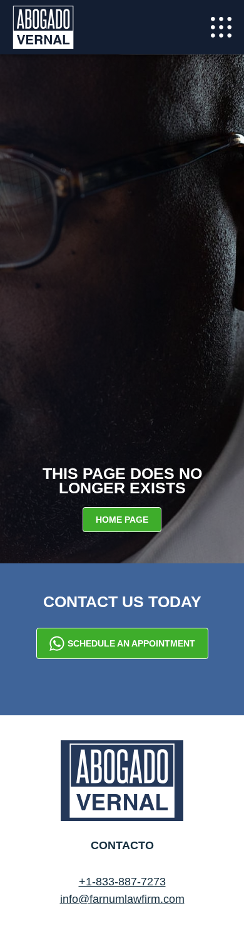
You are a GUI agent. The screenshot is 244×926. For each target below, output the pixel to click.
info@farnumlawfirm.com (122, 899)
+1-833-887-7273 (122, 881)
